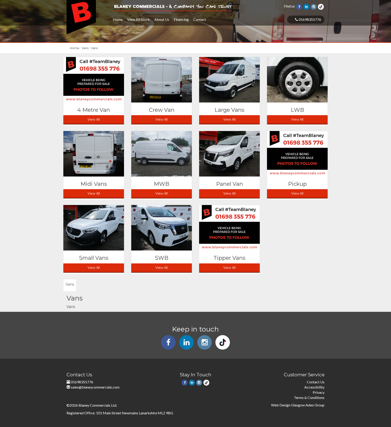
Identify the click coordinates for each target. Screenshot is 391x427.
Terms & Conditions (309, 397)
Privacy (318, 392)
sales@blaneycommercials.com (95, 387)
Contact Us (315, 382)
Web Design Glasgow (288, 405)
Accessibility (314, 387)
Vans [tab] (70, 284)
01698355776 (309, 19)
